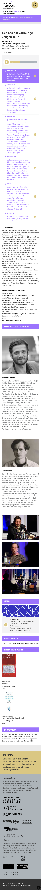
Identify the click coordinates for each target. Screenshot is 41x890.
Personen (19, 17)
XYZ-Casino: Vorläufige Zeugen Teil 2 (15, 309)
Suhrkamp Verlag (9, 686)
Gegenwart (12, 643)
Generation (21, 643)
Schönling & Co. (9, 721)
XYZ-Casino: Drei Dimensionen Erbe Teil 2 (17, 300)
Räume (22, 12)
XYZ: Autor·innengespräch (11, 320)
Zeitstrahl (6, 20)
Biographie (29, 643)
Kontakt (6, 886)
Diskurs (4, 643)
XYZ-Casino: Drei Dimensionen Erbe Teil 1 (17, 296)
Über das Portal (9, 14)
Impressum (15, 886)
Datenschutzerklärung (23, 630)
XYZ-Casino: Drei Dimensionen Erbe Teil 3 (17, 305)
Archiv (16, 12)
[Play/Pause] (6, 62)
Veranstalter (28, 17)
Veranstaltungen (9, 17)
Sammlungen (8, 12)
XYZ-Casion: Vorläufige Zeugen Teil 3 (15, 314)
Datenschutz (26, 886)
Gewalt (36, 643)
